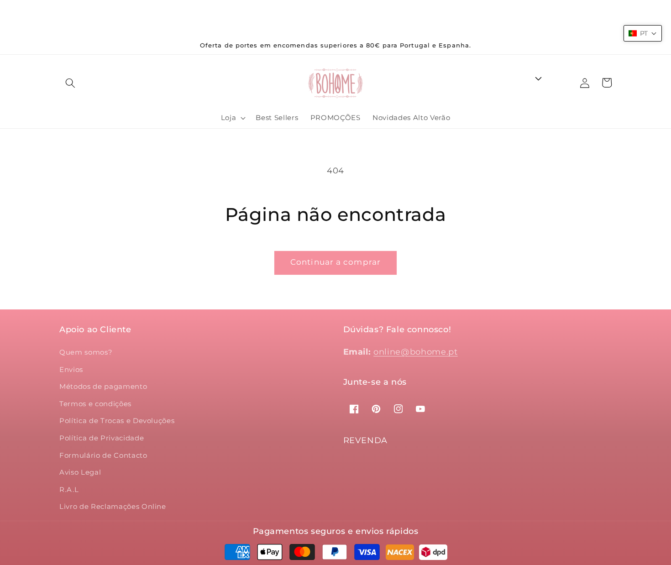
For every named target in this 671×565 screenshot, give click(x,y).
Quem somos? (85, 352)
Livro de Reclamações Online (112, 506)
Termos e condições (95, 403)
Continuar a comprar (335, 262)
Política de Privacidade (101, 438)
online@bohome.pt (415, 351)
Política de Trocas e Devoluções (116, 420)
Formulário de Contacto (103, 455)
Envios (71, 369)
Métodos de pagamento (103, 386)
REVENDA (365, 440)
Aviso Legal (80, 472)
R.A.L (69, 489)
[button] (70, 83)
